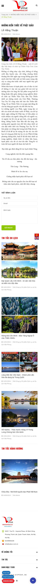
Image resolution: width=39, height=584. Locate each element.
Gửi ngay (8, 228)
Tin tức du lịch (10, 238)
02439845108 (9, 541)
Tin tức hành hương (12, 448)
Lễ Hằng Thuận (10, 30)
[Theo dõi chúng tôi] (17, 580)
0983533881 (8, 581)
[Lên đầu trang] (33, 580)
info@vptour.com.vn (11, 544)
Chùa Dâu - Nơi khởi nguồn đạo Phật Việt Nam (19, 492)
